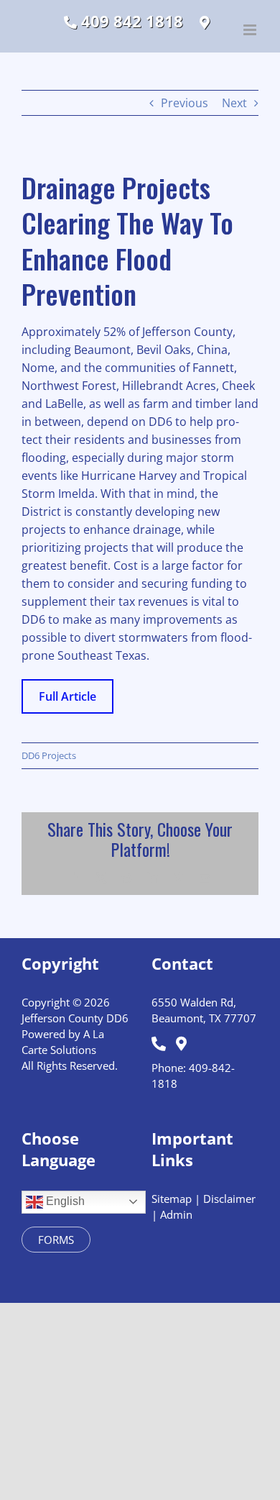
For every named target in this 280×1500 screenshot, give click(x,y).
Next (234, 103)
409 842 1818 (130, 21)
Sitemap (171, 1198)
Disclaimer (229, 1198)
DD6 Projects (49, 755)
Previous (184, 103)
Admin (176, 1214)
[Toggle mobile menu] (250, 29)
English (64, 1201)
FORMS (56, 1239)
